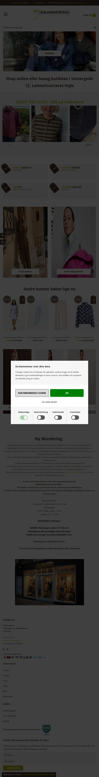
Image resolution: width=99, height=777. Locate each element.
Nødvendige (24, 412)
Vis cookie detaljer (49, 402)
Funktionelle (58, 412)
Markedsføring (41, 412)
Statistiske (75, 412)
